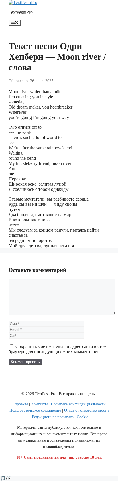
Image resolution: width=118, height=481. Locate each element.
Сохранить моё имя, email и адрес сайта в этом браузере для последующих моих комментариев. (58, 349)
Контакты (39, 404)
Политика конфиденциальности (78, 404)
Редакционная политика (53, 417)
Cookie (82, 417)
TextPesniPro (21, 12)
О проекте (19, 404)
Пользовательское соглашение (35, 410)
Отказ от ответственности (86, 410)
